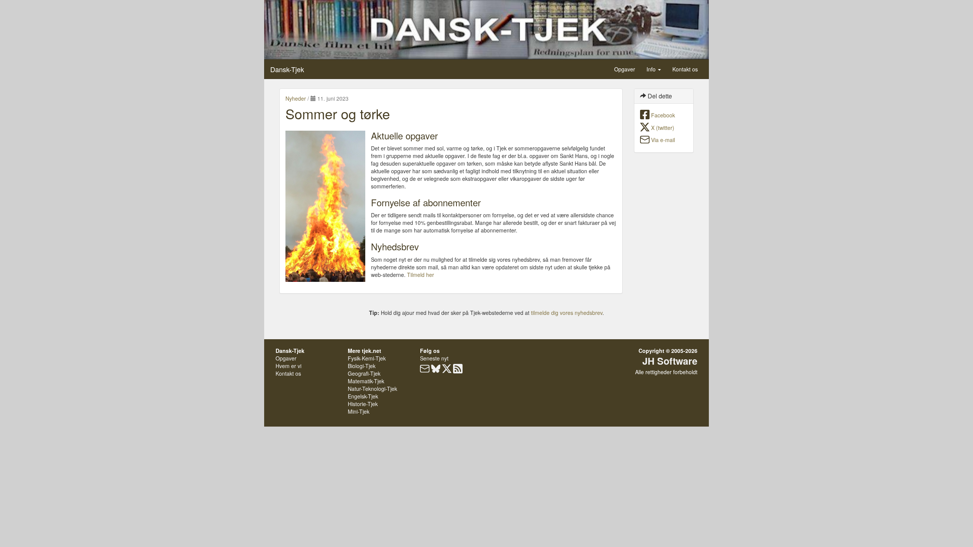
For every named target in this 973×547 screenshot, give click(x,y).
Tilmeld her (420, 274)
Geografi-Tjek (364, 373)
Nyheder (295, 98)
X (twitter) (662, 127)
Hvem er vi (288, 366)
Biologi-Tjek (362, 366)
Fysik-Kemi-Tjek (367, 358)
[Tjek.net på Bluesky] (436, 370)
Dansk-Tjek (287, 69)
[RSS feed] (458, 370)
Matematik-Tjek (366, 381)
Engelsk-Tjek (363, 396)
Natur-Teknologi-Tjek (372, 388)
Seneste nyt (434, 358)
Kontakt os (685, 69)
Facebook (663, 115)
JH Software (669, 361)
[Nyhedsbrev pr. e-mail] (424, 370)
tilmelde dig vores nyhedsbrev (566, 312)
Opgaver (624, 69)
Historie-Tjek (363, 404)
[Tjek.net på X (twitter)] (447, 370)
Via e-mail (663, 140)
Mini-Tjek (358, 411)
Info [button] (652, 69)
